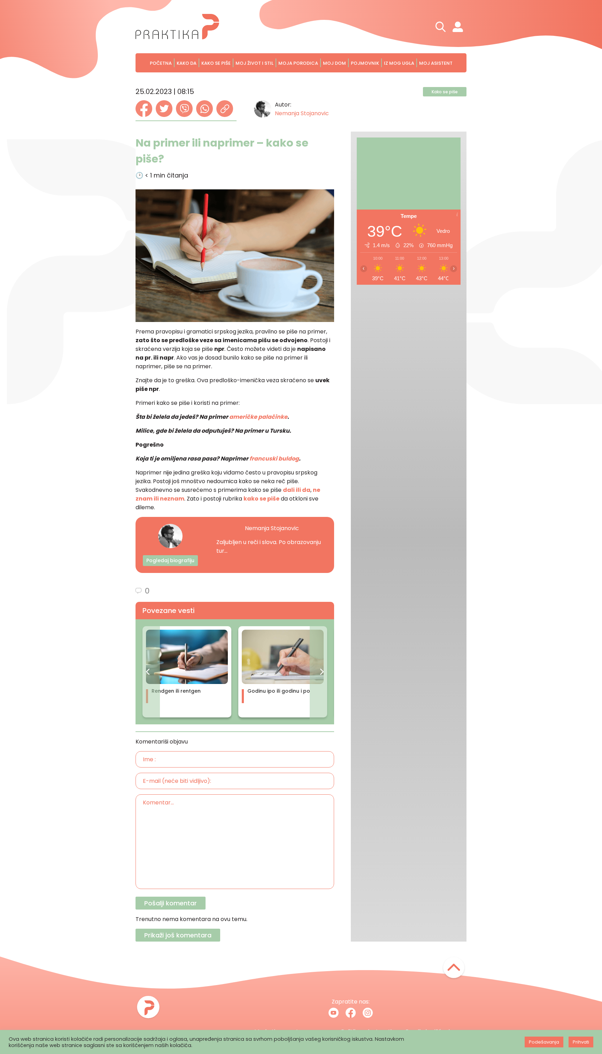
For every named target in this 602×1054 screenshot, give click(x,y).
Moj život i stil (254, 63)
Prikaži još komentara (177, 935)
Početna (161, 63)
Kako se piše (216, 63)
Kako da (186, 63)
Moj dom (334, 63)
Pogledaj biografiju (170, 560)
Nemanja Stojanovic (302, 113)
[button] (148, 672)
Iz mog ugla (399, 63)
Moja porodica (298, 63)
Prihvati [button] (581, 1042)
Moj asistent (436, 63)
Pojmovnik (365, 63)
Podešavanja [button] (544, 1042)
